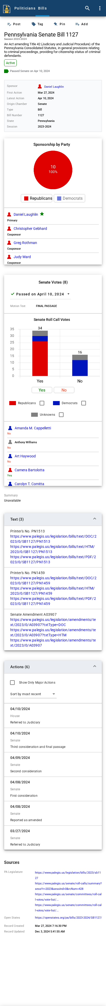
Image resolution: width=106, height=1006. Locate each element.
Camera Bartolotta (30, 470)
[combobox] (33, 694)
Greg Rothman (25, 243)
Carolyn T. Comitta (29, 484)
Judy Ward (22, 257)
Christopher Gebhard (30, 228)
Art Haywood (25, 456)
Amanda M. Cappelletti (33, 428)
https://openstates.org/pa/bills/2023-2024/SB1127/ (68, 917)
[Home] (7, 8)
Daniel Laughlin (26, 214)
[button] (42, 390)
